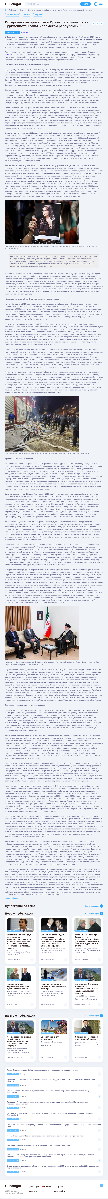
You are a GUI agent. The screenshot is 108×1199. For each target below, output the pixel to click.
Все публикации (92, 906)
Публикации (13, 10)
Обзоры (23, 10)
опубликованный (11, 55)
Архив (60, 1186)
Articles (47, 1186)
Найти (85, 4)
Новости (33, 1191)
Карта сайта (59, 1191)
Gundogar (13, 4)
